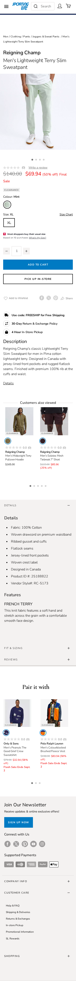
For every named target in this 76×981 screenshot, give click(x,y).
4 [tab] (42, 485)
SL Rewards (12, 938)
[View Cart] (68, 6)
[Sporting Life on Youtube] (33, 844)
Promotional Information (20, 931)
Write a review (38, 168)
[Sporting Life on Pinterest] (25, 844)
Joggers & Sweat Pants (46, 36)
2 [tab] (34, 485)
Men (5, 36)
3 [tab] (38, 485)
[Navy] (6, 732)
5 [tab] (46, 485)
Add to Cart (38, 264)
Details (8, 383)
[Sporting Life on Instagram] (42, 844)
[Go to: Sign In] (60, 6)
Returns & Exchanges (18, 918)
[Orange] (43, 732)
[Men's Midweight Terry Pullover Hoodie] (19, 421)
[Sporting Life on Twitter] (16, 844)
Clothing (16, 36)
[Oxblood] (42, 441)
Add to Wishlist (18, 298)
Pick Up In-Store (38, 279)
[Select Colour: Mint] (7, 205)
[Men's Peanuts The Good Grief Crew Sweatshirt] (17, 713)
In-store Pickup (14, 925)
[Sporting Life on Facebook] (7, 844)
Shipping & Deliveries (18, 912)
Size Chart (66, 214)
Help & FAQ (12, 905)
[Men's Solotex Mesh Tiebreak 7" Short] (54, 421)
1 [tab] (31, 485)
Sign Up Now (18, 822)
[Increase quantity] (26, 251)
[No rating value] (12, 168)
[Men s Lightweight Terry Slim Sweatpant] (38, 112)
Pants (26, 36)
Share (69, 298)
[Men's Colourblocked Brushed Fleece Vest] (54, 713)
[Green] (7, 441)
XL (9, 222)
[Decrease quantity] (6, 251)
